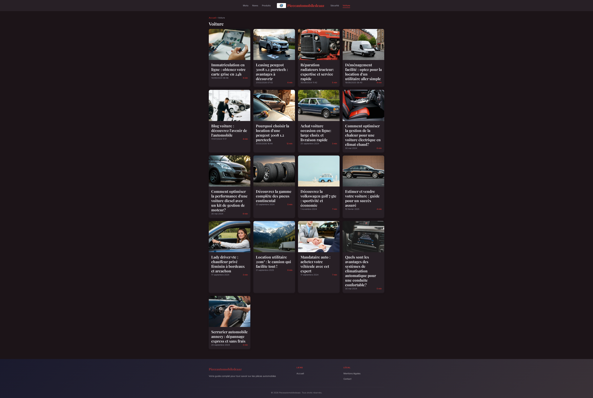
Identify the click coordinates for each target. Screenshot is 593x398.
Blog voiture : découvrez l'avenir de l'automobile (229, 130)
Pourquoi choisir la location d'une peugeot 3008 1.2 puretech (272, 132)
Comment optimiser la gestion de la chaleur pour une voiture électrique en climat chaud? (363, 135)
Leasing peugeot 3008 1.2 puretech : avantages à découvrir (272, 71)
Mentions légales (351, 373)
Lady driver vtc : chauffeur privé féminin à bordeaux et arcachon (228, 263)
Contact (347, 378)
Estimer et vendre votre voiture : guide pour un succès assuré (362, 198)
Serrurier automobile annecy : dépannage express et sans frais (229, 336)
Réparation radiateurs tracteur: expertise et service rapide (317, 71)
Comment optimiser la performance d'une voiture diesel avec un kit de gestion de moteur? (229, 200)
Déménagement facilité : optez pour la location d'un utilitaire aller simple (363, 71)
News (255, 5)
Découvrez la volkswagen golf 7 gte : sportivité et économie (318, 198)
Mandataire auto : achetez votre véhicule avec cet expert (315, 263)
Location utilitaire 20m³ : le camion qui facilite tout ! (273, 261)
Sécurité (334, 5)
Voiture (346, 5)
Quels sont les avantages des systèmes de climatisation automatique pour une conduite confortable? (360, 270)
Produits (266, 5)
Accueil (212, 17)
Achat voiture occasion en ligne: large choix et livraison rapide (316, 132)
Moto (245, 5)
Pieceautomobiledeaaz (305, 5)
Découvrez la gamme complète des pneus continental (273, 196)
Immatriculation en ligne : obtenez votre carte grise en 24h (228, 69)
